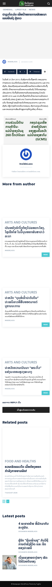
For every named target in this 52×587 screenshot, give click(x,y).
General (8, 10)
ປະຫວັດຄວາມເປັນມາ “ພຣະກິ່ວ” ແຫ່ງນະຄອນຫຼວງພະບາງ (23, 370)
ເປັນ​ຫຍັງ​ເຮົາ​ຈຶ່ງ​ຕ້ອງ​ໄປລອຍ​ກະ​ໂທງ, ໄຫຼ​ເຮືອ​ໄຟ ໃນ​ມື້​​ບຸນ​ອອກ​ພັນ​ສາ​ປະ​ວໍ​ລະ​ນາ (25, 232)
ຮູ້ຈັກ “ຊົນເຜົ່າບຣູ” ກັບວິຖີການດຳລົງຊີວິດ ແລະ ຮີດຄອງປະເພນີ (33, 544)
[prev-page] (3, 501)
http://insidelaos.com (26, 167)
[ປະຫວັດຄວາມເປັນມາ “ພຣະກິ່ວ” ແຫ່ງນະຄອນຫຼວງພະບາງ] (26, 343)
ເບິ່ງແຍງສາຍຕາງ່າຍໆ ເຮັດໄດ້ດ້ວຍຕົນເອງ (32, 559)
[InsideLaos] (4, 62)
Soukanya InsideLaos (27, 531)
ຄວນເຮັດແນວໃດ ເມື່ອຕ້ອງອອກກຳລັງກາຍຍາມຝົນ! (23, 468)
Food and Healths (20, 461)
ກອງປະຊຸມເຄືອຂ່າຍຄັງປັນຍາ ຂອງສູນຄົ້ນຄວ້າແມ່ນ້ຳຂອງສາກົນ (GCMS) (37, 131)
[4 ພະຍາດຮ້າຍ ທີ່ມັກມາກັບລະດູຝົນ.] (9, 528)
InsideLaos (12, 62)
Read (45, 255)
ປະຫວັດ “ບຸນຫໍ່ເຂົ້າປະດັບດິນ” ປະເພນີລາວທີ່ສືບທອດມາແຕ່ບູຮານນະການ (22, 302)
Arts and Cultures (21, 222)
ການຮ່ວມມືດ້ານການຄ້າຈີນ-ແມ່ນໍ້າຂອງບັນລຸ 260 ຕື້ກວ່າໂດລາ (15, 128)
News (32, 10)
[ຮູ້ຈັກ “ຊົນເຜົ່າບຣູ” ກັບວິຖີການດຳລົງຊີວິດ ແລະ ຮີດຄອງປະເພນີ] (9, 545)
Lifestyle (20, 10)
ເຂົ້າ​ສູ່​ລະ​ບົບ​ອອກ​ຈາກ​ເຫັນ (26, 409)
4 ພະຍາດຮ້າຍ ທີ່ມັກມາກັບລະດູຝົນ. (33, 525)
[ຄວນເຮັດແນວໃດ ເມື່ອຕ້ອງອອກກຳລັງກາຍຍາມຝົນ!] (26, 441)
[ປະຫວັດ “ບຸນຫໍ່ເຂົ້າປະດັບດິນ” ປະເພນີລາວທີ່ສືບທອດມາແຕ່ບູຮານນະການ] (26, 273)
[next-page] (7, 501)
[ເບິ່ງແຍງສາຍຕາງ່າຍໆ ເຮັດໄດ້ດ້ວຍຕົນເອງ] (9, 562)
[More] (44, 71)
